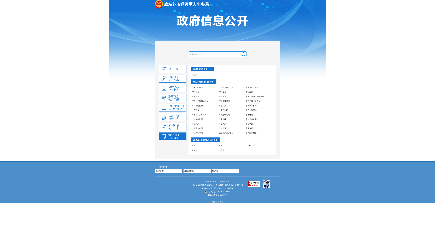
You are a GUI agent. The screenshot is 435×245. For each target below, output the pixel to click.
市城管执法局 (197, 119)
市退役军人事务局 (199, 115)
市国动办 (249, 124)
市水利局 (222, 106)
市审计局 (249, 115)
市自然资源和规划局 (200, 101)
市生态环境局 (224, 101)
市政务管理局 (197, 133)
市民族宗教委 (251, 133)
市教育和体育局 (252, 87)
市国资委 (222, 119)
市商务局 (195, 110)
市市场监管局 (251, 119)
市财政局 (222, 97)
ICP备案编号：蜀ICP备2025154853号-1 (217, 188)
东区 (194, 146)
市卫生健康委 (251, 110)
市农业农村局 (251, 106)
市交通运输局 (197, 106)
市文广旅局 (223, 110)
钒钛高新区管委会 (226, 133)
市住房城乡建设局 (253, 101)
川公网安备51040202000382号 (218, 192)
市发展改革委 (197, 87)
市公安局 (222, 92)
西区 (220, 146)
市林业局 (222, 128)
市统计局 (195, 124)
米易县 (221, 150)
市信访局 (222, 124)
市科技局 (195, 92)
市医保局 (249, 128)
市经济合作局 (197, 128)
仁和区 (248, 146)
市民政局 (249, 92)
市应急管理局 (224, 115)
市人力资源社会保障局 (255, 97)
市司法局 (195, 97)
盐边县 (194, 150)
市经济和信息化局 (226, 87)
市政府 (194, 75)
